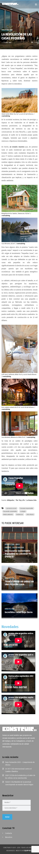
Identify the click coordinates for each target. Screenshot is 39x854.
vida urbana (30, 514)
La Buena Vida (31, 500)
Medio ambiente (8, 514)
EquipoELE (28, 851)
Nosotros (8, 837)
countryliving (6, 116)
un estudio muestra (17, 147)
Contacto (8, 833)
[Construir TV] (12, 3)
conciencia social (11, 508)
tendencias (19, 514)
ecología (22, 511)
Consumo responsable (26, 508)
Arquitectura (7, 30)
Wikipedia (10, 500)
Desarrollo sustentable (10, 511)
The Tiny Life (20, 500)
